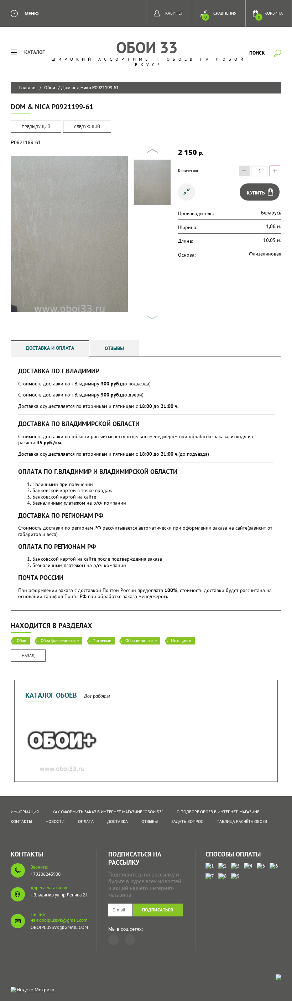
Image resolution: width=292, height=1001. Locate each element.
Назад (28, 655)
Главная (28, 87)
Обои (49, 87)
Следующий (87, 126)
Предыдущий (36, 126)
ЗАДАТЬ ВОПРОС (187, 821)
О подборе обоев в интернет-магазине (218, 811)
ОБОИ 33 (147, 47)
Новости (55, 821)
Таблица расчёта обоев (242, 821)
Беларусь (271, 212)
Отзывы (114, 348)
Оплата (86, 821)
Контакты (21, 821)
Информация (25, 811)
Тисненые (102, 640)
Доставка (117, 821)
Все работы (97, 696)
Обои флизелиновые (60, 640)
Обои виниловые (141, 640)
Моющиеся (181, 640)
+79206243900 (46, 874)
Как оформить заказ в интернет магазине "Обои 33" (107, 811)
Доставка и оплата (50, 348)
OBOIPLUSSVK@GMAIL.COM (59, 927)
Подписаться (157, 910)
